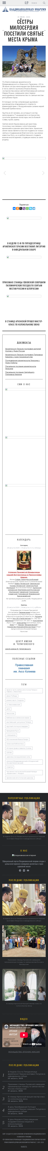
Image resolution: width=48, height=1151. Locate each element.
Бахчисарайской (23, 596)
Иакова (21, 625)
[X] (20, 208)
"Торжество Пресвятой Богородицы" (21, 627)
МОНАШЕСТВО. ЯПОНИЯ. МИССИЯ (24, 1052)
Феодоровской (31, 625)
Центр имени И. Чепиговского (18, 649)
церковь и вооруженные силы (18, 757)
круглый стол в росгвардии (17, 726)
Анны (12, 625)
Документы (24, 342)
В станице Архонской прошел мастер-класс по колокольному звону (24, 323)
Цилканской (12, 590)
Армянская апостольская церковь (20, 778)
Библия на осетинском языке (18, 718)
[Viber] (24, 208)
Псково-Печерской (17, 586)
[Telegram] (33, 208)
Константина (38, 620)
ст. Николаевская (13, 705)
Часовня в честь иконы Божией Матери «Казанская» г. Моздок (22, 772)
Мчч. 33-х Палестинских (22, 618)
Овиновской (35, 583)
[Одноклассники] (17, 208)
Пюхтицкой (10, 588)
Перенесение (24, 612)
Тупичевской (23, 594)
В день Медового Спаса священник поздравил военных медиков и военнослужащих (23, 1121)
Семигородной (32, 586)
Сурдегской (12, 594)
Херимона (9, 620)
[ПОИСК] (44, 3)
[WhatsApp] (27, 208)
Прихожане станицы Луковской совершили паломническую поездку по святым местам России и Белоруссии (24, 285)
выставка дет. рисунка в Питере (19, 722)
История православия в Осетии (19, 748)
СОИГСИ (10, 767)
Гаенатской (23, 592)
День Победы (12, 696)
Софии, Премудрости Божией (26, 579)
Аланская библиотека (15, 744)
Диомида (38, 616)
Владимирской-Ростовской (29, 590)
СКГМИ (9, 752)
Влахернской (34, 594)
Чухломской (34, 592)
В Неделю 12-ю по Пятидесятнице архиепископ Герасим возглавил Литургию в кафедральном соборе (24, 246)
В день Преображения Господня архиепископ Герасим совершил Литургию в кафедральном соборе (26, 1109)
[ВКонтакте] (14, 208)
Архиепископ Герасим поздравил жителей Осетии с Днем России (23, 350)
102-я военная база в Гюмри (17, 739)
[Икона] (24, 570)
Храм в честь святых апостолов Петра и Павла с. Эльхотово (22, 690)
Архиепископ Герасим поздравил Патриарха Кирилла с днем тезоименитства (24, 356)
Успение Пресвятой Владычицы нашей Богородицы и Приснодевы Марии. (24, 574)
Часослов (10, 713)
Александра (21, 623)
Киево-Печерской (22, 583)
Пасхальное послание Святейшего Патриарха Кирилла (19, 373)
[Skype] (30, 208)
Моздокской (14, 592)
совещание (11, 735)
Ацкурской (37, 588)
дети (8, 709)
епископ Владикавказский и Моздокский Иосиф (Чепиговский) (22, 762)
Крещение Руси (13, 731)
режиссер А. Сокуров (15, 700)
